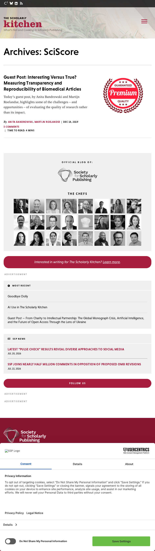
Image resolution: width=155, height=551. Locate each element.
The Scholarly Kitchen (23, 22)
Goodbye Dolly (18, 296)
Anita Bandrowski (20, 122)
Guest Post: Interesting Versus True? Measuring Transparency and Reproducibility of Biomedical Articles (42, 83)
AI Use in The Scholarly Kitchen (27, 307)
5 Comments (11, 126)
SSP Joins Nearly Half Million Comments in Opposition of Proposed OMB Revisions (74, 364)
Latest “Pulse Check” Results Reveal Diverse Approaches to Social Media (66, 349)
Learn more (111, 262)
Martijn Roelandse (47, 122)
